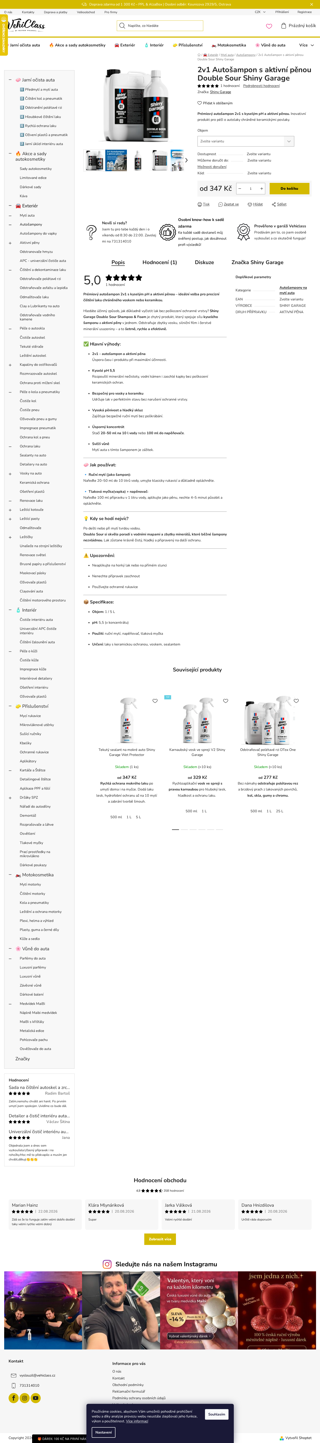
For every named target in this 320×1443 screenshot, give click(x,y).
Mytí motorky (30, 884)
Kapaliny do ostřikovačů (38, 364)
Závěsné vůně (31, 985)
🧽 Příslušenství (31, 706)
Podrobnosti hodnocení (261, 85)
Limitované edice (33, 177)
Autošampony (31, 224)
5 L (138, 817)
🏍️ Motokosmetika (34, 875)
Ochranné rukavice (34, 752)
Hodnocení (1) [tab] (160, 262)
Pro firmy (110, 12)
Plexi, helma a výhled (36, 920)
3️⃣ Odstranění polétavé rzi (41, 107)
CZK (258, 12)
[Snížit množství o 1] (239, 188)
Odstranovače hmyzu (36, 251)
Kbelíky (25, 743)
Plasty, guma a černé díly (39, 929)
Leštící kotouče (32, 509)
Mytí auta (27, 215)
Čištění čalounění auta (37, 642)
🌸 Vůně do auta (32, 949)
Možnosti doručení (212, 166)
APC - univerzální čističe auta (43, 260)
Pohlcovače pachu (34, 1039)
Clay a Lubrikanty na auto (40, 306)
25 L (279, 811)
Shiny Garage (220, 92)
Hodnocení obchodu (160, 1180)
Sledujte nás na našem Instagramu (166, 1264)
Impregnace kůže (33, 669)
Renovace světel (33, 555)
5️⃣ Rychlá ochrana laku (38, 125)
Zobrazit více (160, 1239)
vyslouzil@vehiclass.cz (37, 1375)
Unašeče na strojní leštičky (41, 546)
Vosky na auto (31, 473)
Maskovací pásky (33, 573)
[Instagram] (25, 1398)
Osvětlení (27, 833)
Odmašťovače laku (34, 297)
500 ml (116, 817)
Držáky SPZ (29, 797)
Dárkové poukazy (33, 865)
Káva (23, 196)
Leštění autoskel (33, 355)
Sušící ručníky (30, 734)
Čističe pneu (29, 410)
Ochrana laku (30, 446)
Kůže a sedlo (30, 938)
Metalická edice (32, 1030)
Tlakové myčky (31, 842)
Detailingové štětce (35, 779)
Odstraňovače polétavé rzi (40, 278)
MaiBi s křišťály (32, 1021)
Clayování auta (31, 591)
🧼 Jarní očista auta (35, 80)
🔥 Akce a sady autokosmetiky (31, 156)
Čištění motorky (32, 893)
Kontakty (28, 12)
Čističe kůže (29, 660)
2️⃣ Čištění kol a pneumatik (41, 98)
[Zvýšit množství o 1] (261, 188)
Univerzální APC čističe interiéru (38, 630)
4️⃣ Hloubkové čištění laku (40, 116)
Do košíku (289, 188)
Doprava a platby (55, 12)
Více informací (137, 1421)
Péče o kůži (28, 651)
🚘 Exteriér (26, 206)
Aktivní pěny (30, 242)
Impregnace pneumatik (38, 428)
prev (86, 761)
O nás (8, 12)
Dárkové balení (32, 994)
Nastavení (103, 1432)
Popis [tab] (118, 262)
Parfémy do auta (33, 958)
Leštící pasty (30, 518)
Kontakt (118, 1378)
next (308, 761)
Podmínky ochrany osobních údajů (139, 1398)
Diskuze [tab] (204, 262)
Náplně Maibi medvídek (38, 1012)
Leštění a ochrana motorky (41, 911)
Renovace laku (31, 500)
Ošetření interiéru (34, 687)
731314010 (29, 1385)
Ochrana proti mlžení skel (40, 383)
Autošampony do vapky (38, 233)
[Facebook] (14, 1398)
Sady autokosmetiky (36, 168)
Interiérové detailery (36, 678)
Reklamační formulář (128, 1391)
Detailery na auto (33, 464)
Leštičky (26, 537)
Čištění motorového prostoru (43, 600)
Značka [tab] (257, 262)
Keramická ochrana (34, 482)
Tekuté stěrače (31, 346)
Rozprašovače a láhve (37, 824)
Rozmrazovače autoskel (38, 373)
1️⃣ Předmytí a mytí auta (39, 89)
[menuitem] (77, 45)
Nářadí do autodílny (35, 806)
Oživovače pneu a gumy (38, 419)
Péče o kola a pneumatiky (40, 392)
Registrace (305, 12)
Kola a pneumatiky (34, 902)
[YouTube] (36, 1398)
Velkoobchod (86, 12)
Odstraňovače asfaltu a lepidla (44, 287)
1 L (129, 817)
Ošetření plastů (32, 491)
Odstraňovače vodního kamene (37, 317)
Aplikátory (28, 761)
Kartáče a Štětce (33, 770)
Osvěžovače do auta (35, 1048)
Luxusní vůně (30, 976)
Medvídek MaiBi (32, 1003)
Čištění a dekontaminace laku (43, 269)
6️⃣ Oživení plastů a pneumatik (44, 134)
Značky (22, 1059)
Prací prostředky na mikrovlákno (35, 853)
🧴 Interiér (26, 610)
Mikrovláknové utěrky (37, 724)
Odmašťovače (30, 528)
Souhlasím (216, 1414)
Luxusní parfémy (33, 967)
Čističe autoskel (32, 337)
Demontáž (28, 815)
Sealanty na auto (33, 455)
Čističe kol (28, 401)
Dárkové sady (30, 187)
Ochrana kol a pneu (35, 437)
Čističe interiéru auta (36, 619)
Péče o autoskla (32, 328)
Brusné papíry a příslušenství (43, 564)
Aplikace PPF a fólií (35, 788)
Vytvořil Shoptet (298, 1438)
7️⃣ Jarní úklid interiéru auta (41, 144)
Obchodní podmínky (128, 1384)
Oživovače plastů (33, 582)
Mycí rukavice (30, 715)
